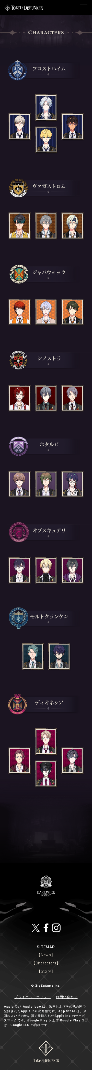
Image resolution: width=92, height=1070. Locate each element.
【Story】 (46, 971)
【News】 (46, 955)
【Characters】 (46, 963)
